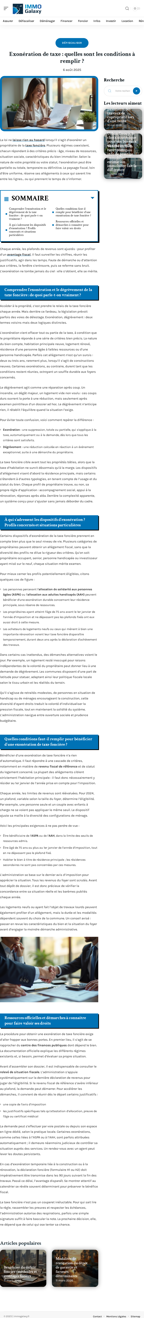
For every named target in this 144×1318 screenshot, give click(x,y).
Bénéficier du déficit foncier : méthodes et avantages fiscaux (20, 1271)
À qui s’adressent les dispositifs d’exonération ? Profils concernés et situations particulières (27, 230)
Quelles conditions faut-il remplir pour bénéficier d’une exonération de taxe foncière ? (73, 212)
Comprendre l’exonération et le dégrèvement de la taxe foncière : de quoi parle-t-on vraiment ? (27, 214)
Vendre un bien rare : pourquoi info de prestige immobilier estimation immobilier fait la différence (121, 158)
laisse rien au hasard (29, 140)
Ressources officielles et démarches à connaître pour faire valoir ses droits (72, 225)
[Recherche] (127, 8)
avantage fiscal (19, 254)
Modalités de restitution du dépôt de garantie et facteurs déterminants (72, 1267)
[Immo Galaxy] (27, 8)
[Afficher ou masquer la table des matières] (71, 199)
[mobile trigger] (7, 8)
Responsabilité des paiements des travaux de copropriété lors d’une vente (122, 113)
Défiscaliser (72, 42)
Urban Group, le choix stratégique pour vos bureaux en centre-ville (122, 139)
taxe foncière (35, 145)
